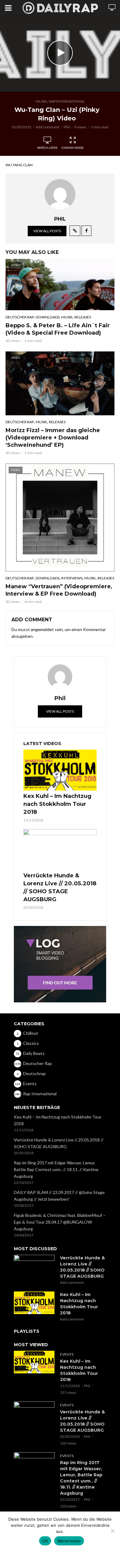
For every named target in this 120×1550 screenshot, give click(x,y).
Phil (67, 127)
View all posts (47, 231)
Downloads (47, 317)
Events (67, 1354)
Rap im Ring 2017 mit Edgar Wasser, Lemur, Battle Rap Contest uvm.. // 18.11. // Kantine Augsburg (56, 1169)
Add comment (47, 127)
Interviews (71, 578)
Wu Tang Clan (19, 165)
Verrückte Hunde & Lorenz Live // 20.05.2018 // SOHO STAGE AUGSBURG (59, 887)
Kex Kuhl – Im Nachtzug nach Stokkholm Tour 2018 (57, 804)
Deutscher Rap (20, 317)
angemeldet (42, 629)
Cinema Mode (73, 147)
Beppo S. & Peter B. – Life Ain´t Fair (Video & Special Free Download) (58, 329)
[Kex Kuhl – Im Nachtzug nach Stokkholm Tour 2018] (60, 770)
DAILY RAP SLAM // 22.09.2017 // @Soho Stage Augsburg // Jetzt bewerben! (59, 1196)
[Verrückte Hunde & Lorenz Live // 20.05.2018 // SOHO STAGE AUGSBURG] (60, 849)
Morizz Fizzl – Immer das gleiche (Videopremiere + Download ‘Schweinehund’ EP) (53, 437)
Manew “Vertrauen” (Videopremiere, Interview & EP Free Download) (59, 590)
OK (45, 1540)
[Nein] (112, 1531)
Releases (82, 317)
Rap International (67, 101)
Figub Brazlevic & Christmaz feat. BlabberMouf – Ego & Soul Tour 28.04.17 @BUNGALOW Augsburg (60, 1222)
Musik (41, 101)
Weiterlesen (69, 1540)
